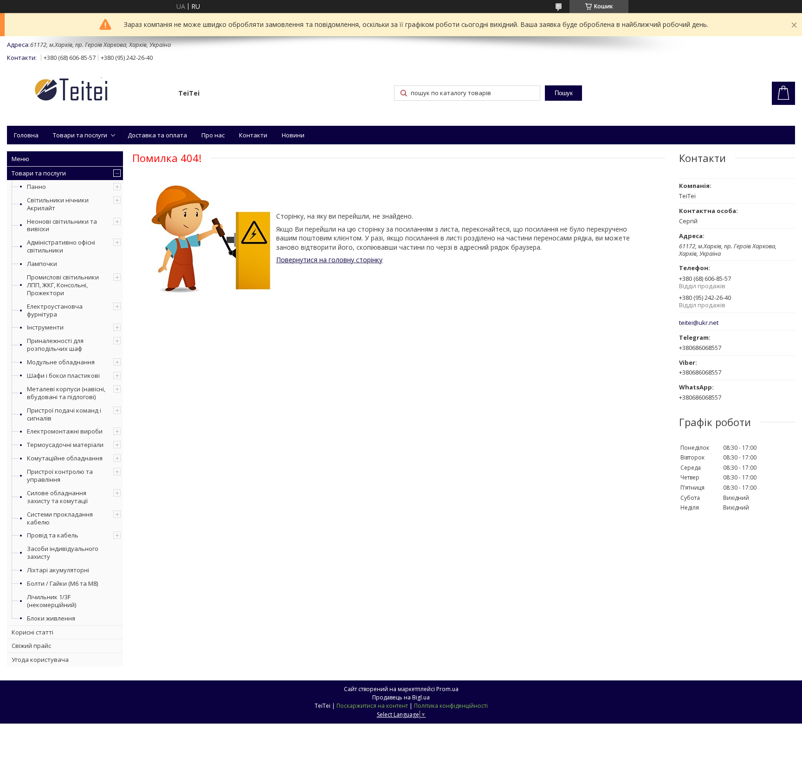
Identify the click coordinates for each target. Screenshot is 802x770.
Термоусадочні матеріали (65, 444)
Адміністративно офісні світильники (61, 246)
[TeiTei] (88, 91)
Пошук (564, 93)
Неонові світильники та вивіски (62, 225)
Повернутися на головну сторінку (329, 259)
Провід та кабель (52, 535)
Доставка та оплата (157, 135)
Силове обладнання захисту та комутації (57, 497)
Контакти (253, 135)
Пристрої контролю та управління (60, 475)
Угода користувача (40, 659)
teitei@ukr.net (698, 323)
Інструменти (45, 327)
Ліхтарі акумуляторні (58, 570)
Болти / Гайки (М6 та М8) (62, 583)
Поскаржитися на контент (372, 706)
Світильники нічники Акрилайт (58, 204)
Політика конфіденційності (451, 706)
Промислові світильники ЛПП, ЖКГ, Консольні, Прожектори (63, 285)
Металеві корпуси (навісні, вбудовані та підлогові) (66, 393)
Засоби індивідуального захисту (62, 552)
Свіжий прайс (31, 645)
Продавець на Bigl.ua (401, 697)
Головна (26, 135)
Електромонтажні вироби (65, 431)
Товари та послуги (80, 135)
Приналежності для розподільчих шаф (55, 344)
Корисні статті (32, 632)
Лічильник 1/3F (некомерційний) (51, 601)
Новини (293, 135)
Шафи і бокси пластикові (63, 375)
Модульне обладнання (61, 362)
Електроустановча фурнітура (55, 310)
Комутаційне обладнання (65, 458)
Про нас (213, 135)
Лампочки (42, 263)
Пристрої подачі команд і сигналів (64, 414)
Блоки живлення (51, 618)
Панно (36, 186)
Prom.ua (447, 689)
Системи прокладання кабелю (60, 518)
